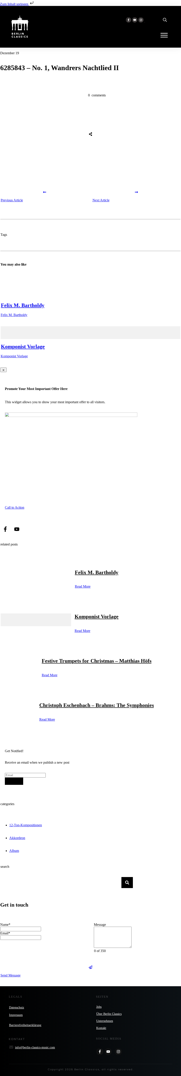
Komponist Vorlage (23, 346)
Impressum (16, 1015)
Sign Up (14, 781)
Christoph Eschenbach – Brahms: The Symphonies (96, 705)
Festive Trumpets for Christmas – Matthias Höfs (96, 661)
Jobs (99, 1007)
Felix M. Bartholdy (22, 305)
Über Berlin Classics (109, 1014)
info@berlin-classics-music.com (35, 1047)
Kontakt (101, 1028)
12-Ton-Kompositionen (25, 825)
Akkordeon (17, 838)
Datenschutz (16, 1007)
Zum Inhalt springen (14, 4)
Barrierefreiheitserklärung (25, 1025)
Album (14, 851)
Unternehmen (104, 1021)
